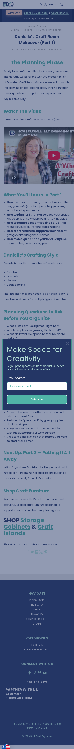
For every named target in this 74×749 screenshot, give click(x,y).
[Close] (67, 343)
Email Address (16, 378)
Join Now (37, 399)
